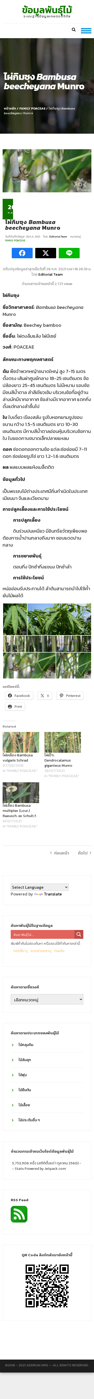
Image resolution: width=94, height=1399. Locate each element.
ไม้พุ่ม (23, 1075)
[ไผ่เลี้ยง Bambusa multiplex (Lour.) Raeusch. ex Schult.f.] (21, 792)
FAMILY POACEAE (32, 108)
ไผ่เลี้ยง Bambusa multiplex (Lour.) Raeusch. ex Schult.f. (20, 811)
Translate (53, 894)
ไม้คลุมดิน (26, 1045)
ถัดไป (82, 853)
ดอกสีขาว (20, 951)
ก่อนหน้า (61, 853)
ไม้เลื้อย (24, 1105)
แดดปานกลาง (41, 951)
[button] (15, 619)
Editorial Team (58, 237)
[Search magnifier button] (78, 934)
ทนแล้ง (59, 951)
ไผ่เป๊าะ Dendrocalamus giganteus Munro (58, 760)
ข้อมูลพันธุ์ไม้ (47, 10)
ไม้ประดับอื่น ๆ (29, 1120)
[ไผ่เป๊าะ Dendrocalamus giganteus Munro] (62, 742)
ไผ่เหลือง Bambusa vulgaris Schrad (18, 757)
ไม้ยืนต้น (25, 1090)
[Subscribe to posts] (19, 1214)
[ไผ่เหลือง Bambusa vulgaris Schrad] (21, 742)
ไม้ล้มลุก (25, 1060)
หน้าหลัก (10, 108)
